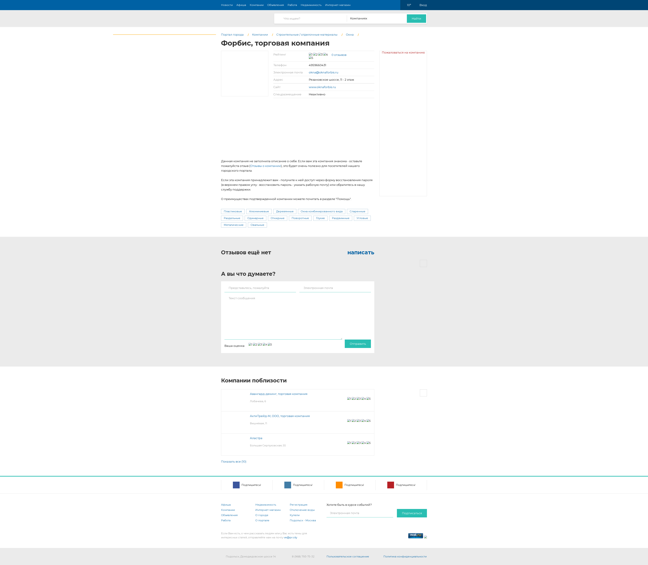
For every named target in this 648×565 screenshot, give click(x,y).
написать (360, 252)
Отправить (358, 343)
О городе (261, 515)
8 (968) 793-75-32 (303, 556)
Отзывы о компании (265, 166)
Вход (423, 5)
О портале (262, 520)
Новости (227, 5)
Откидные (278, 218)
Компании (257, 5)
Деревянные (285, 211)
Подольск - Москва (303, 520)
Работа (292, 5)
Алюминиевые (259, 211)
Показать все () (233, 461)
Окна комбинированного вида (322, 211)
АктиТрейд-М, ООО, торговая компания (280, 416)
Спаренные (357, 211)
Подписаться (412, 513)
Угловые (362, 218)
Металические (234, 224)
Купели (295, 515)
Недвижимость (311, 5)
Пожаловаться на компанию (403, 52)
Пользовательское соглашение (348, 556)
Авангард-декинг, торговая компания (278, 394)
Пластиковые (233, 211)
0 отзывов (339, 55)
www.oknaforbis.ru (322, 87)
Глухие (320, 218)
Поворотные (300, 218)
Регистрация (298, 504)
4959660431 (317, 65)
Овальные (257, 224)
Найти (416, 18)
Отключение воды (302, 510)
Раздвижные (340, 218)
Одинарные (255, 218)
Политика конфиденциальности (405, 556)
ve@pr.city (290, 537)
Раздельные (232, 218)
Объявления (275, 5)
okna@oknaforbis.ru (323, 72)
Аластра (256, 438)
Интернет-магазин (337, 5)
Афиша (241, 5)
